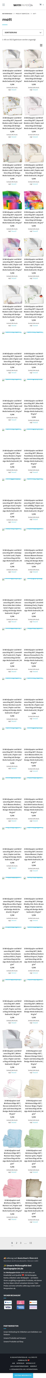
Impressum (20, 1363)
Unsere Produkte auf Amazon (15, 1338)
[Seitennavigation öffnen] (6, 4)
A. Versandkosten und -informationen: (24, 1369)
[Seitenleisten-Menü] (42, 46)
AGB (13, 1363)
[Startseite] (23, 5)
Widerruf (33, 1366)
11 (30, 1242)
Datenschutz (30, 1363)
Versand (13, 90)
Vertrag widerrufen (23, 1375)
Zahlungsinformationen (19, 1366)
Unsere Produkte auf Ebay (13, 1341)
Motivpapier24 (7, 13)
